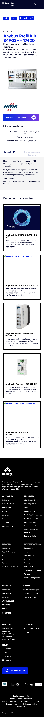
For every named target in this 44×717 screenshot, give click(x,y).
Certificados (6, 593)
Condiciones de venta (21, 696)
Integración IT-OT (30, 526)
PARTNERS (26, 586)
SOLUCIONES (7, 496)
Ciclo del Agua (29, 555)
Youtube (8, 656)
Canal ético (35, 701)
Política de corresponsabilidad (21, 699)
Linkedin (8, 649)
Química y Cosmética (10, 566)
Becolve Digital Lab (29, 597)
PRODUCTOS (29, 496)
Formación (6, 590)
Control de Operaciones (33, 515)
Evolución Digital (30, 536)
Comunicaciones (30, 511)
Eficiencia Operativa (31, 518)
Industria (5, 500)
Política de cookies (30, 704)
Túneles (27, 574)
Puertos (27, 563)
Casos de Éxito (7, 526)
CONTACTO (28, 624)
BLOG (4, 609)
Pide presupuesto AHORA (16, 118)
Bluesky (8, 652)
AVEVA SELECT (8, 601)
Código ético (23, 701)
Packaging (6, 563)
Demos (4, 519)
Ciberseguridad (30, 504)
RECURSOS (6, 507)
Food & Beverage (8, 552)
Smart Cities (28, 566)
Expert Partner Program (30, 590)
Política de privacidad (12, 704)
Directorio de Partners (30, 593)
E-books (5, 511)
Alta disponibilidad (31, 500)
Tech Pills (5, 522)
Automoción (6, 548)
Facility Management (32, 578)
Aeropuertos (28, 552)
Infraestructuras (8, 504)
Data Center (28, 548)
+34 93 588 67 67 (17, 671)
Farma (4, 555)
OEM (4, 559)
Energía (27, 559)
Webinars (5, 515)
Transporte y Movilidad (32, 570)
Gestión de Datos (30, 522)
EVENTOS (6, 605)
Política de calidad (9, 701)
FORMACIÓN (7, 586)
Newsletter (9, 660)
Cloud (26, 507)
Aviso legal (21, 707)
